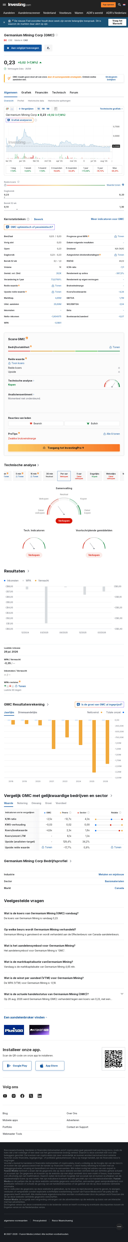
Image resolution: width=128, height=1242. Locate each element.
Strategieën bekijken (111, 78)
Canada (119, 888)
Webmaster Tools (12, 1133)
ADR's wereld (94, 12)
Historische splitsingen (59, 100)
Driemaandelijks (27, 712)
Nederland (49, 12)
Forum (74, 92)
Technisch (59, 92)
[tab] (19, 476)
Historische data (36, 100)
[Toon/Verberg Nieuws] (56, 109)
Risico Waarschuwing (62, 1220)
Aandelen (9, 12)
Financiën (41, 92)
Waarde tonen (113, 185)
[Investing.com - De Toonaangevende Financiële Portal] (19, 5)
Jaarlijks (9, 712)
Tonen (48, 847)
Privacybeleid (39, 1220)
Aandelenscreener (29, 12)
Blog (5, 1113)
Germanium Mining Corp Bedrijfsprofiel (35, 861)
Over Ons (72, 1113)
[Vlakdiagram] (12, 109)
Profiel (21, 100)
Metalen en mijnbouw (111, 874)
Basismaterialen (114, 881)
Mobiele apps (10, 1120)
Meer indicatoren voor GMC (107, 219)
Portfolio (7, 1127)
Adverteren (73, 1120)
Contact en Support (77, 1127)
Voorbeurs (65, 12)
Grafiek (26, 92)
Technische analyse (20, 465)
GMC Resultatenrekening (24, 704)
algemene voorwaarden (16, 1220)
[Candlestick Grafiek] (7, 109)
